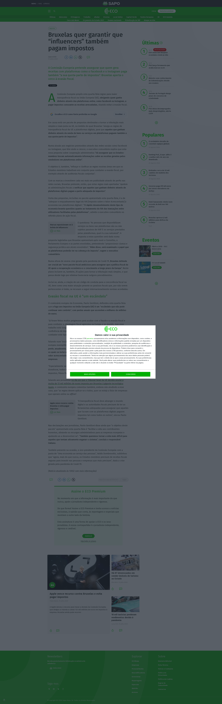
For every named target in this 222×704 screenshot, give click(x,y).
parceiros (90, 338)
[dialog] (111, 352)
